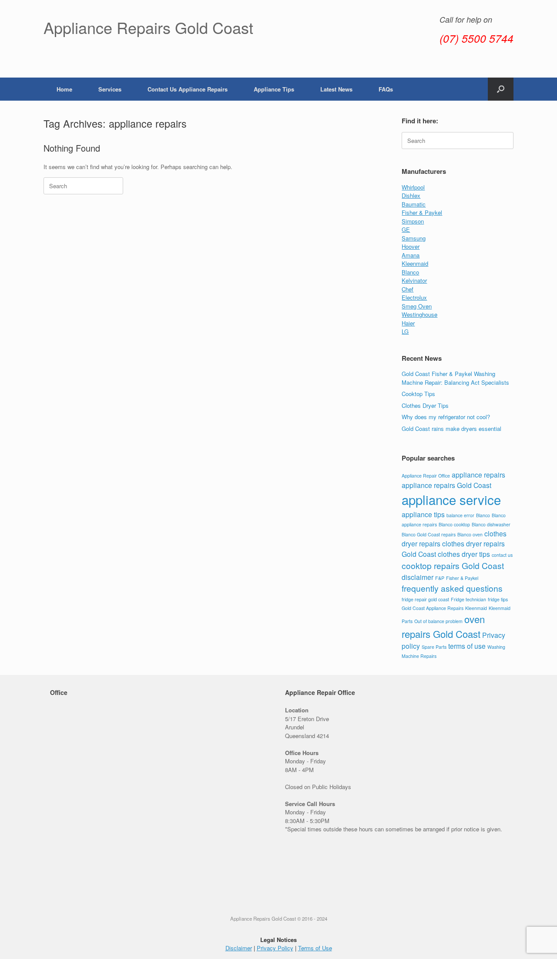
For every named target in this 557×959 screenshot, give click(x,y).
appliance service (451, 499)
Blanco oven (470, 534)
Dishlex (411, 195)
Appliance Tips (274, 89)
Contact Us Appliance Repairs (188, 89)
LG (405, 331)
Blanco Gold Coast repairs (429, 534)
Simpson (413, 221)
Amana (410, 255)
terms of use (467, 646)
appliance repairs (478, 474)
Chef (407, 289)
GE (406, 229)
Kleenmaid (415, 263)
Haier (408, 323)
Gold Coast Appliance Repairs (432, 608)
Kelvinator (414, 280)
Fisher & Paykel (422, 212)
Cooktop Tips (418, 394)
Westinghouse (419, 314)
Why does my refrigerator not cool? (446, 417)
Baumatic (414, 204)
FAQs (386, 89)
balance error (460, 515)
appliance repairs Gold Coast (446, 485)
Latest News (336, 89)
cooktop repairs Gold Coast (453, 565)
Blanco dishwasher (491, 524)
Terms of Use (315, 948)
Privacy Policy (275, 948)
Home (64, 89)
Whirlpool (413, 187)
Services (109, 89)
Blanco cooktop (454, 524)
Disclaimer (238, 948)
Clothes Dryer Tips (425, 405)
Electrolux (414, 297)
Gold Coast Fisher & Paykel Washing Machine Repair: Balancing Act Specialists (455, 377)
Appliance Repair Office (426, 475)
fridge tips (498, 599)
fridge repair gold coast (425, 599)
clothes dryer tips (464, 554)
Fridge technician (468, 599)
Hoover (410, 246)
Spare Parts (434, 647)
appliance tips (423, 514)
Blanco (410, 272)
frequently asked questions (452, 588)
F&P (439, 578)
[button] (500, 89)
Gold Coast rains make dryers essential (451, 428)
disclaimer (417, 577)
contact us (502, 555)
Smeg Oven (417, 306)
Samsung (414, 238)
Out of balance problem (438, 621)
